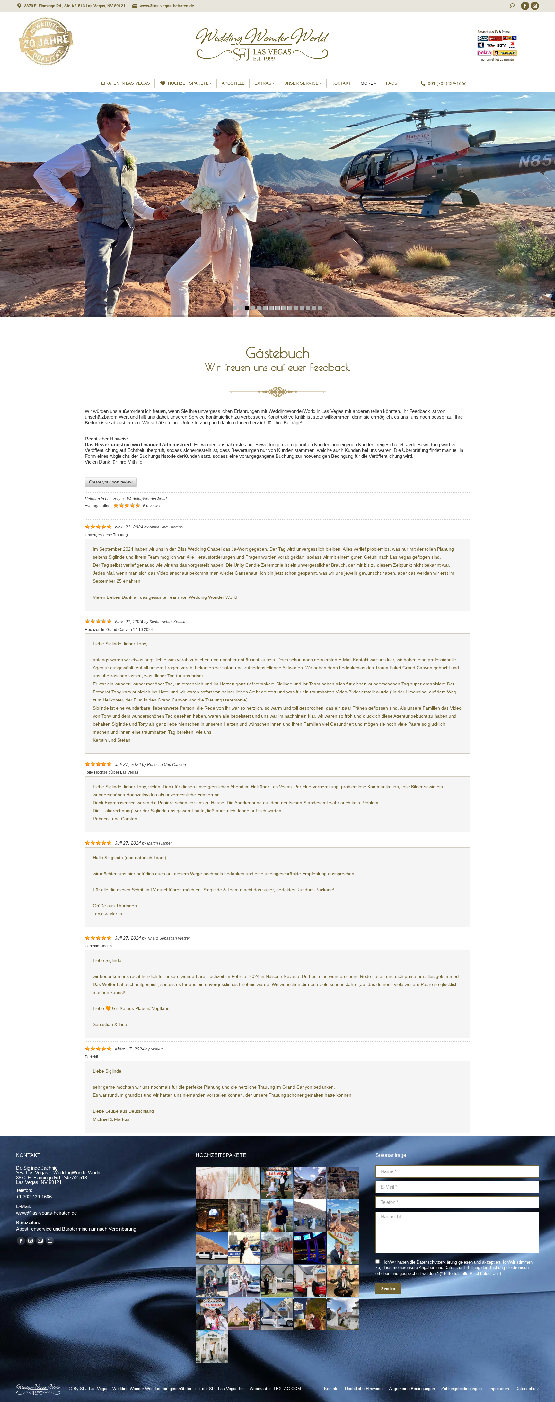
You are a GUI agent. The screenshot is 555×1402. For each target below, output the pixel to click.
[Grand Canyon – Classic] (310, 1183)
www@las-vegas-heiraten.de (167, 6)
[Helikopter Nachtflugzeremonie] (212, 1215)
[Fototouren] (277, 1183)
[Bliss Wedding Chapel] (277, 1314)
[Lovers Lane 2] (212, 1281)
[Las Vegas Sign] (343, 1248)
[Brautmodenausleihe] (212, 1183)
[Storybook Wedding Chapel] (212, 1346)
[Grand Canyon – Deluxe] (343, 1183)
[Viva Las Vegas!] (212, 1314)
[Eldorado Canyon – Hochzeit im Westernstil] (244, 1215)
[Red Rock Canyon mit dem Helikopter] (277, 1215)
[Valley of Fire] (212, 1248)
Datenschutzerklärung (437, 1262)
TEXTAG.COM (287, 1388)
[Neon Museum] (277, 1248)
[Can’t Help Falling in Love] (310, 1281)
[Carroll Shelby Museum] (244, 1248)
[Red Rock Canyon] (310, 1215)
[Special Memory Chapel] (343, 1314)
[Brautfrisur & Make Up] (244, 1183)
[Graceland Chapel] (310, 1314)
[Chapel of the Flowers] (244, 1314)
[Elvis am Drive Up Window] (277, 1281)
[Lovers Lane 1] (244, 1281)
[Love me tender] (343, 1281)
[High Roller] (310, 1248)
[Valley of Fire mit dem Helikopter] (343, 1215)
